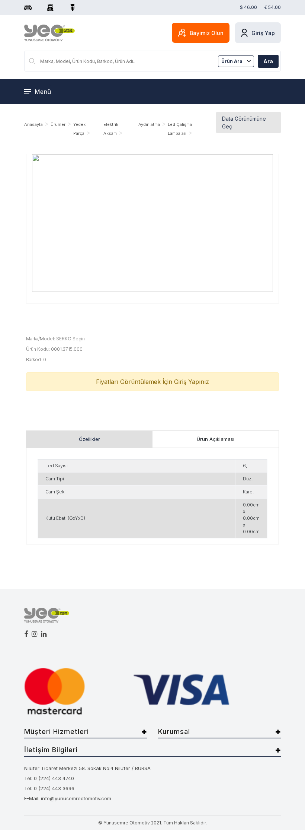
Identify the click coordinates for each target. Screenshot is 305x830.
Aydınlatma (149, 124)
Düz (247, 478)
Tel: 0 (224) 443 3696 (49, 788)
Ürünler (58, 124)
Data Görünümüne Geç (244, 122)
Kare (248, 491)
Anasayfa (33, 124)
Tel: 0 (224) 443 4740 (49, 778)
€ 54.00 (272, 7)
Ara (268, 61)
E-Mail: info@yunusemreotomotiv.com (67, 798)
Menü (43, 91)
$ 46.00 (248, 7)
